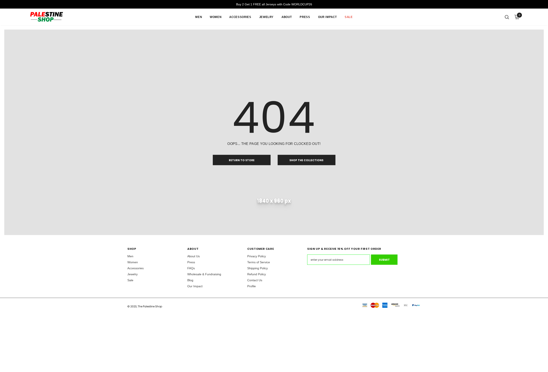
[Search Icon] (507, 17)
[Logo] (67, 16)
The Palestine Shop (150, 306)
